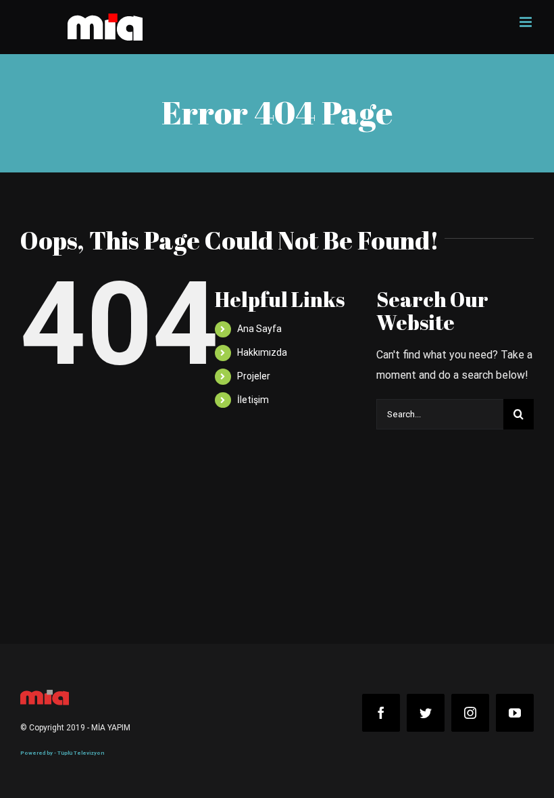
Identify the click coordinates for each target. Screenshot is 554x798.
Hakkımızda (262, 352)
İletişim (253, 399)
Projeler (253, 376)
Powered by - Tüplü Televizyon (62, 753)
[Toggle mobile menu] (527, 22)
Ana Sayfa (259, 328)
